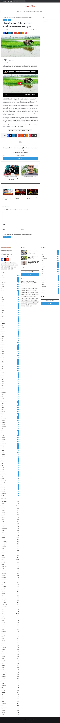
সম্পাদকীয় (3, 446)
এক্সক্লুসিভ (3, 277)
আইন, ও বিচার (4, 443)
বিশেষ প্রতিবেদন (4, 480)
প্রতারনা (3, 364)
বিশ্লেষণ (3, 448)
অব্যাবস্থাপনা (11, 17)
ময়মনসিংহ (3, 303)
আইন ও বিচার (3, 409)
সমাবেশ (3, 387)
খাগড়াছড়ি (3, 336)
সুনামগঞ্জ (3, 318)
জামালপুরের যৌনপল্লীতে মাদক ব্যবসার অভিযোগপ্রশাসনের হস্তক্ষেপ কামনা (20, 196)
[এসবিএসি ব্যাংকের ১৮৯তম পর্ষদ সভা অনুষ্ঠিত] (24, 252)
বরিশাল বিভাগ (3, 422)
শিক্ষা (2, 368)
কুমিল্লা (5, 264)
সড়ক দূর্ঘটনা (3, 482)
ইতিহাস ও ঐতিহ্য (4, 487)
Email (4, 229)
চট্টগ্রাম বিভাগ (4, 418)
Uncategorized (4, 501)
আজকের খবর (14, 262)
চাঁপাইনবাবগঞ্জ (3, 323)
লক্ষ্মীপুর (2, 312)
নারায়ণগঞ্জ (3, 308)
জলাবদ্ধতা (18, 130)
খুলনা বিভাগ (3, 424)
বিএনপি (9, 266)
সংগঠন (2, 362)
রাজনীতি (21, 11)
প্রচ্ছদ (2, 388)
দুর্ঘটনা (2, 415)
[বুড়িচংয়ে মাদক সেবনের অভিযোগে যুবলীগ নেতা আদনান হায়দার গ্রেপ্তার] (32, 192)
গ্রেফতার (13, 264)
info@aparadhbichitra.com (8, 256)
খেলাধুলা (3, 469)
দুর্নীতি (2, 266)
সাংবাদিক (2, 268)
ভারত (12, 266)
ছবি (2, 433)
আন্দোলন (3, 385)
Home (4, 17)
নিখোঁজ (2, 394)
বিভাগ (2, 416)
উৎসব (2, 476)
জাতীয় (2, 405)
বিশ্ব (30, 11)
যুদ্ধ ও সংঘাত (3, 489)
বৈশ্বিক (3, 357)
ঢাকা (2, 288)
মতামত (2, 445)
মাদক (14, 266)
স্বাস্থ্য (2, 370)
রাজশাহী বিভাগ (4, 426)
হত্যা (9, 268)
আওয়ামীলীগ (12, 130)
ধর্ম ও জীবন (3, 344)
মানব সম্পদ (3, 458)
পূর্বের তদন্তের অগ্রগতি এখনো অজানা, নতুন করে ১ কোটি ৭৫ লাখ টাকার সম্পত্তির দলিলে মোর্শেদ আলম (8, 197)
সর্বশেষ (18, 11)
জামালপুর (3, 334)
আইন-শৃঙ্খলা (3, 411)
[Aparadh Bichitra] (30, 6)
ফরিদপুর (3, 609)
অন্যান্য (3, 505)
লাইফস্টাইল (3, 491)
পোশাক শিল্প (3, 459)
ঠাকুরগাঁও (3, 332)
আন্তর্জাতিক (3, 437)
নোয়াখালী (3, 316)
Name (4, 224)
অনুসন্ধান (3, 361)
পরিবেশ (3, 413)
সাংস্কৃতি (3, 471)
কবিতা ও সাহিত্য (4, 474)
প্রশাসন (3, 407)
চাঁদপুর (2, 325)
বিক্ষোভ (3, 390)
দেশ (2, 349)
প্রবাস (2, 465)
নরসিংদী (3, 403)
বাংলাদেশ (27, 11)
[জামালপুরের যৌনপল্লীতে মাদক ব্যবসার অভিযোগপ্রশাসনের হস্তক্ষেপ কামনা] (20, 192)
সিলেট (2, 295)
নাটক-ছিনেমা (3, 472)
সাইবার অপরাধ (4, 282)
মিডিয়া (2, 430)
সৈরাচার (30, 130)
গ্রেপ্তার (9, 264)
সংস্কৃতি (35, 11)
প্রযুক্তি (3, 381)
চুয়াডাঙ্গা (3, 329)
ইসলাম (41, 11)
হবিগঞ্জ (2, 314)
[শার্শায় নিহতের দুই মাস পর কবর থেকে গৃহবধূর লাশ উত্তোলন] (24, 258)
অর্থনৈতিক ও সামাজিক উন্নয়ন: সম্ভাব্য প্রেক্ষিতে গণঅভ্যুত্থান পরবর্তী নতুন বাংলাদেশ (33, 262)
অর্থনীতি (32, 11)
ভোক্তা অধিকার (4, 493)
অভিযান (2, 262)
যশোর (2, 340)
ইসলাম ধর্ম (3, 342)
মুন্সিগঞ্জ (2, 338)
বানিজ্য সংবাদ (3, 456)
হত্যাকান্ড (3, 377)
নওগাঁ (2, 400)
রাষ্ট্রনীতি (24, 11)
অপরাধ (38, 11)
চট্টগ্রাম (16, 264)
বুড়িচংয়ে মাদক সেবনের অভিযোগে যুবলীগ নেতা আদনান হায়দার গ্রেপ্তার (32, 196)
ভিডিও (2, 432)
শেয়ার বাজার (3, 461)
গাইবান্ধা (3, 293)
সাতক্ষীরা (3, 327)
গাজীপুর (3, 299)
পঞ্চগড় (2, 301)
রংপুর (2, 297)
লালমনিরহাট (3, 331)
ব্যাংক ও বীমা (3, 454)
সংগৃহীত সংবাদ (3, 439)
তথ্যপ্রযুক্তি (3, 495)
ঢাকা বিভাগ (3, 420)
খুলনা (2, 319)
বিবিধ (2, 428)
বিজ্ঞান (2, 396)
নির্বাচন (2, 366)
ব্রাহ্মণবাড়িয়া (3, 321)
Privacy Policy (30, 720)
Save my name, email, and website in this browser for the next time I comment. (18, 234)
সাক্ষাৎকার (3, 450)
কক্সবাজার (3, 310)
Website (22, 229)
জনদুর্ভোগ (3, 353)
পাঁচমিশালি (3, 374)
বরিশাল (2, 292)
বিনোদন (3, 467)
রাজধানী (3, 351)
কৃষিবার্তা (3, 375)
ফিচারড (3, 484)
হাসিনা (12, 268)
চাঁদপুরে (2, 305)
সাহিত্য (3, 398)
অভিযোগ (6, 262)
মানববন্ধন (3, 372)
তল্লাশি (3, 383)
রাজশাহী (3, 306)
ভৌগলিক (3, 355)
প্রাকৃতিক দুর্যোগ (4, 392)
